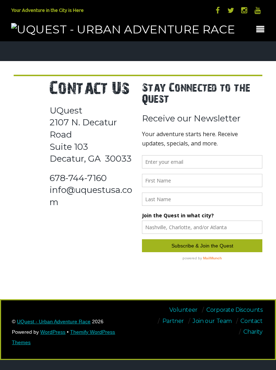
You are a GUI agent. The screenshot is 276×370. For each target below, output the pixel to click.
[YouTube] (257, 10)
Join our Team (212, 321)
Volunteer (183, 309)
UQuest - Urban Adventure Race (54, 321)
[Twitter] (231, 10)
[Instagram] (244, 10)
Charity (252, 331)
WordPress (52, 332)
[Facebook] (217, 10)
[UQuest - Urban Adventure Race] (123, 29)
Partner (173, 321)
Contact (251, 321)
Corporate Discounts (234, 309)
